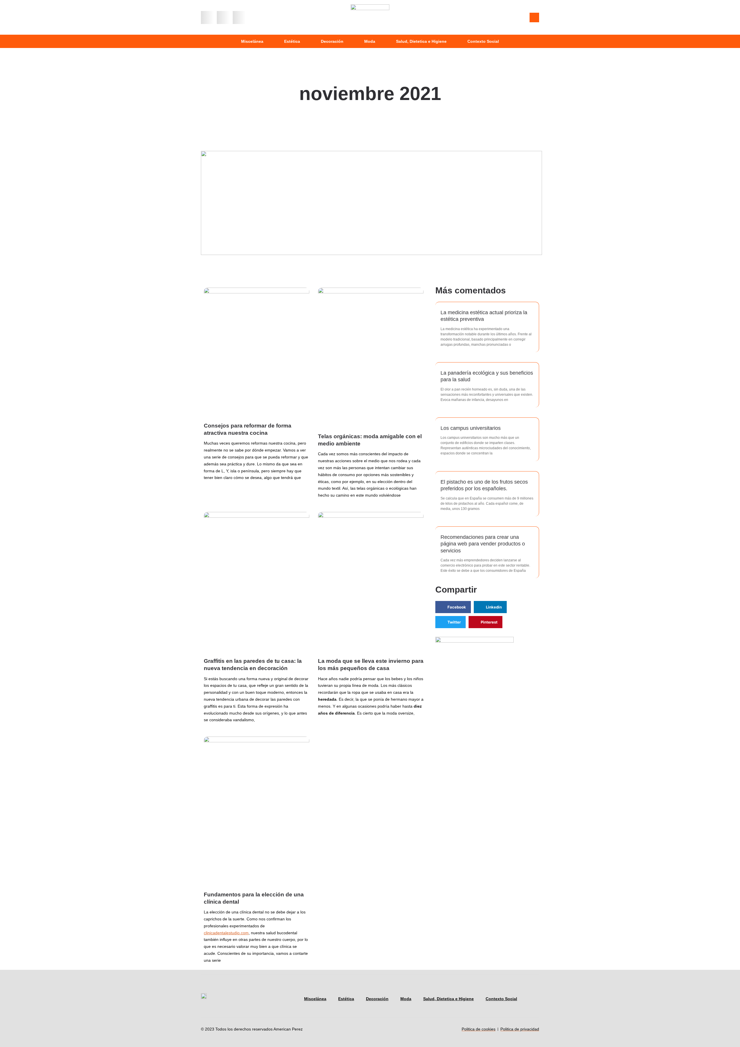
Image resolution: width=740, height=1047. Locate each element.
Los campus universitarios (471, 428)
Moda (369, 41)
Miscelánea (252, 41)
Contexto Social (483, 41)
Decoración (332, 41)
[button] (207, 17)
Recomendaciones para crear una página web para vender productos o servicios (483, 544)
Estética (292, 41)
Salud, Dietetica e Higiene (421, 41)
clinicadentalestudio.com (226, 933)
